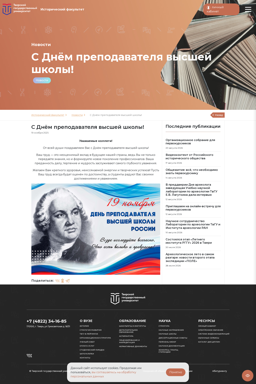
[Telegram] (67, 281)
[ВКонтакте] (57, 281)
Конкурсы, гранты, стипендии (168, 351)
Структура (164, 326)
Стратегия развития (91, 330)
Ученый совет (87, 342)
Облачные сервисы (208, 338)
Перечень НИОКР (167, 342)
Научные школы (167, 334)
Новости (42, 80)
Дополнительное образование (128, 331)
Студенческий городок (92, 350)
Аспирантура (126, 336)
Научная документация (172, 346)
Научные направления (171, 330)
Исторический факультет (47, 115)
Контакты (85, 358)
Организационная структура (95, 338)
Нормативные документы (133, 346)
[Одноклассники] (62, 281)
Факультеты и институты (132, 326)
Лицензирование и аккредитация (129, 341)
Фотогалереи (87, 354)
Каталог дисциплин (209, 342)
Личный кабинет (207, 326)
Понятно (175, 372)
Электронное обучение (210, 330)
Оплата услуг (87, 346)
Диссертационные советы (173, 338)
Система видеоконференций (213, 334)
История (84, 326)
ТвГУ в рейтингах (89, 334)
